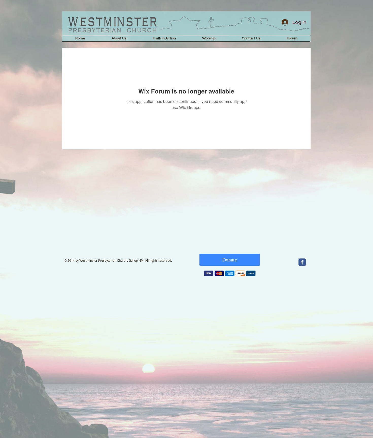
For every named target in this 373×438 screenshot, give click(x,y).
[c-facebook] (302, 262)
